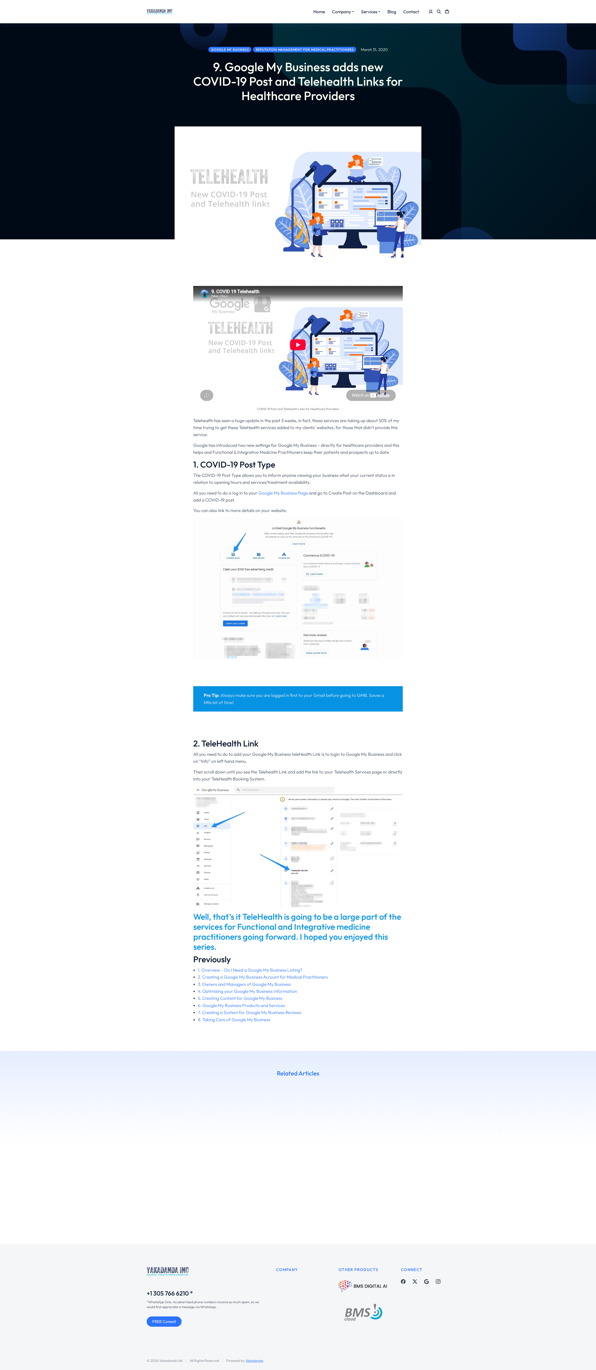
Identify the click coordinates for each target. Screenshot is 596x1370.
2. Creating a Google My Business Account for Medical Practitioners (263, 977)
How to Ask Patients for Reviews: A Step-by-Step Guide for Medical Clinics (73, 1185)
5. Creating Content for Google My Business (240, 998)
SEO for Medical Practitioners (222, 1198)
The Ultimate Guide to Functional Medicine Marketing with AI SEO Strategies (205, 1185)
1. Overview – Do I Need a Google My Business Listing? (250, 970)
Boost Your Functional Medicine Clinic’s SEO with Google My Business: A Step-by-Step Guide (341, 1188)
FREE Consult (164, 1321)
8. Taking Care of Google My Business (234, 1019)
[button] (7, 1153)
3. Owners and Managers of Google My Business (244, 984)
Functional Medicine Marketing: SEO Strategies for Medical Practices (466, 1185)
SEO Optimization (466, 1207)
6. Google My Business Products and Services (241, 1005)
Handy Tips (189, 1198)
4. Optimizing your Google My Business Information (247, 991)
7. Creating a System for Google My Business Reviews (249, 1012)
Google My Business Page (283, 493)
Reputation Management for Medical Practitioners (476, 1203)
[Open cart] (447, 11)
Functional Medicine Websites (440, 1198)
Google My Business (29, 1198)
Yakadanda (254, 1360)
